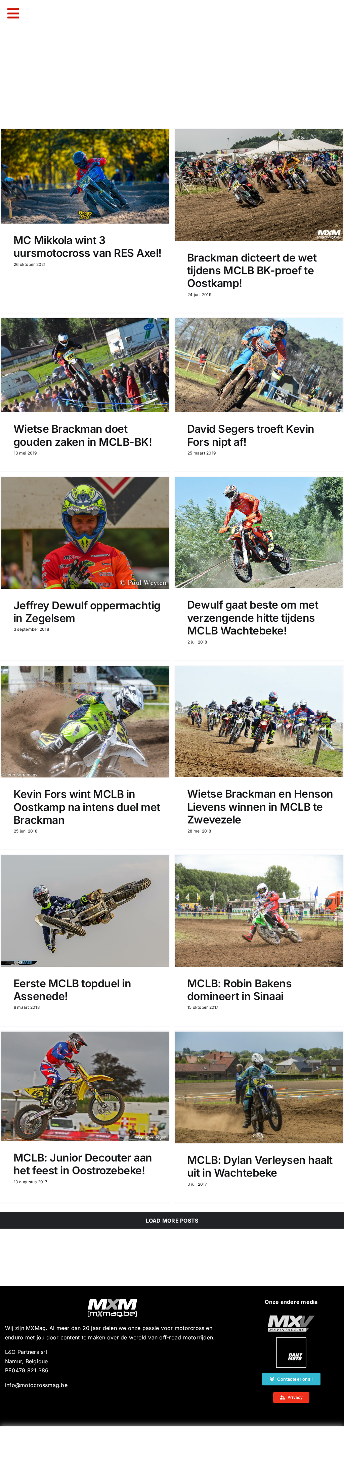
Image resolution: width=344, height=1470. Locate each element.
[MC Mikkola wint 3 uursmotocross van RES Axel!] (85, 176)
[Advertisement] (172, 1448)
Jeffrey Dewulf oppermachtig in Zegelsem (87, 612)
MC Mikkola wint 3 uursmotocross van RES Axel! (87, 246)
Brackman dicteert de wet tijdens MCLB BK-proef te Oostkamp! (251, 270)
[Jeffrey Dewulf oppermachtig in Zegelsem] (85, 533)
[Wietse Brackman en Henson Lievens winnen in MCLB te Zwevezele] (259, 721)
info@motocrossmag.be (36, 1385)
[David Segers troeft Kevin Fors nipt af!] (259, 365)
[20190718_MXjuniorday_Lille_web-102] (291, 1340)
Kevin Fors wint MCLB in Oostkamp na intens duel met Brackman (86, 807)
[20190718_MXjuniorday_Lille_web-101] (291, 1318)
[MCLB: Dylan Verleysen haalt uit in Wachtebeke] (259, 1087)
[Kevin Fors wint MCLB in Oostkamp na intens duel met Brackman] (85, 721)
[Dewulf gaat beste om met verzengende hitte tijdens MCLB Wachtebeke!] (259, 532)
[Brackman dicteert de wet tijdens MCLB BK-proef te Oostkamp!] (259, 185)
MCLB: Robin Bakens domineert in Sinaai (239, 990)
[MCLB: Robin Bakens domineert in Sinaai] (259, 911)
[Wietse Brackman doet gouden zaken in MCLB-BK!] (85, 365)
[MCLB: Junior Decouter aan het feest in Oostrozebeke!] (85, 1086)
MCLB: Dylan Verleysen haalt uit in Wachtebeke (260, 1166)
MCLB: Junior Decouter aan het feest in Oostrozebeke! (82, 1164)
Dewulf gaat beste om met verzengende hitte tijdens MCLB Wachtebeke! (252, 617)
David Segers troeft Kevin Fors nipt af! (250, 435)
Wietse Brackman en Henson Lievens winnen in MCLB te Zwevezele (260, 806)
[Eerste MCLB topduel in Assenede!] (85, 911)
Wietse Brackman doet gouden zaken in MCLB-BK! (82, 435)
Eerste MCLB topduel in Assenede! (72, 990)
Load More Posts (172, 1220)
